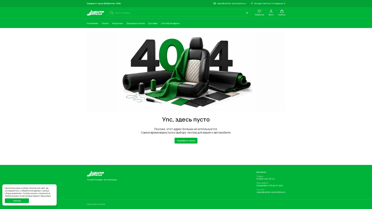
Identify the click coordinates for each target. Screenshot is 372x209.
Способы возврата (170, 23)
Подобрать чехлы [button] (186, 140)
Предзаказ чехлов (135, 23)
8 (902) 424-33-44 (265, 179)
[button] (259, 13)
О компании (92, 23)
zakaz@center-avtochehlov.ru (270, 192)
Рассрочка (117, 23)
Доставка (153, 23)
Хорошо (17, 200)
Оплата (105, 23)
